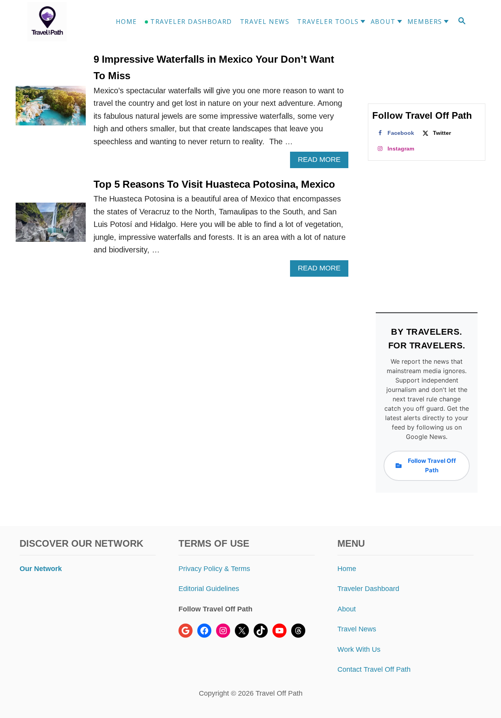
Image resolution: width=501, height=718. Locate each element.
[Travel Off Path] (56, 21)
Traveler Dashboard (368, 589)
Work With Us (358, 649)
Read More (322, 161)
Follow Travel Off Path (432, 465)
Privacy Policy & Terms (214, 569)
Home (346, 569)
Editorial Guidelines (208, 589)
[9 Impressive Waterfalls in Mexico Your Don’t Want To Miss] (51, 109)
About (346, 609)
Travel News (356, 629)
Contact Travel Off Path (374, 669)
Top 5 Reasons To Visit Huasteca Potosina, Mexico (214, 184)
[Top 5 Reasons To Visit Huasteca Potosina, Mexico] (51, 226)
